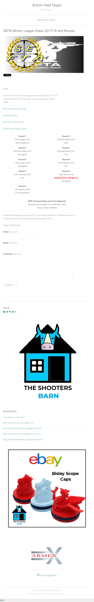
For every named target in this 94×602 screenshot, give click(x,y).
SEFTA (5, 89)
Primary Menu (48, 20)
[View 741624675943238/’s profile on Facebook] (4, 312)
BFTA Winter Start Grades (13, 122)
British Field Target (47, 5)
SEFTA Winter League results (14, 128)
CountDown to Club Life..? (14, 417)
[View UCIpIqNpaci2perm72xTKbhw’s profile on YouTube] (13, 312)
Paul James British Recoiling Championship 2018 (23, 439)
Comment (12, 254)
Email (10, 243)
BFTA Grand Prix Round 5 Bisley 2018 (18, 423)
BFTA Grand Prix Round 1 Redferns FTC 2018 (22, 434)
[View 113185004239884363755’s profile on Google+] (16, 312)
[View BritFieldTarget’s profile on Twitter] (7, 312)
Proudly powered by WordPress (47, 591)
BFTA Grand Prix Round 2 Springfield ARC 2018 (22, 428)
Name (10, 231)
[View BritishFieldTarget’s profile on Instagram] (10, 312)
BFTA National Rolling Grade (14, 109)
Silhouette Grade (10, 115)
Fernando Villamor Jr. (55, 594)
